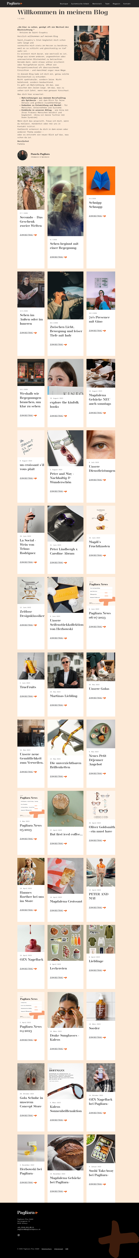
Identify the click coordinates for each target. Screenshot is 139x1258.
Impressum (58, 1249)
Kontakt (126, 4)
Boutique (64, 4)
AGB (66, 1249)
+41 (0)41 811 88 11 (25, 1227)
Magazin (116, 4)
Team (107, 4)
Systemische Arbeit (80, 4)
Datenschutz (47, 1249)
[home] (14, 3)
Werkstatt (97, 4)
